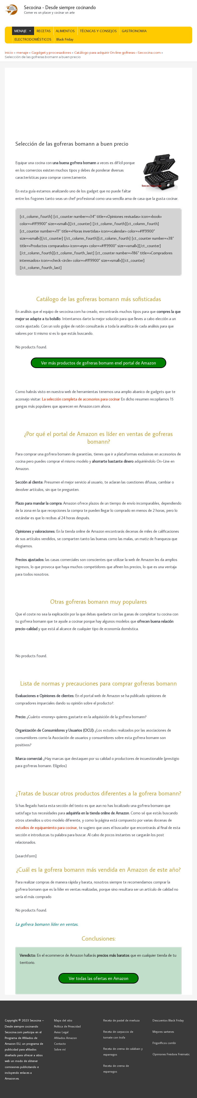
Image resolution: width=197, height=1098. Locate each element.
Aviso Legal (61, 1032)
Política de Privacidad (67, 1026)
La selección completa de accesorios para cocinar (81, 398)
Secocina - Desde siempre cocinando (60, 7)
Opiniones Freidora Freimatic (171, 1054)
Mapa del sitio (63, 1020)
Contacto (60, 1043)
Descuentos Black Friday (168, 1020)
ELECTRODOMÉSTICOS (33, 39)
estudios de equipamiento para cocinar (46, 827)
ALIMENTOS (65, 31)
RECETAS (44, 31)
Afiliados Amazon (65, 1038)
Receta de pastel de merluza (121, 1020)
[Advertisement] (98, 104)
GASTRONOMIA (134, 31)
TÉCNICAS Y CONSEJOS (98, 31)
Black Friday (64, 39)
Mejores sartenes (163, 1031)
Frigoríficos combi (164, 1043)
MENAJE (20, 31)
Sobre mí (60, 1049)
